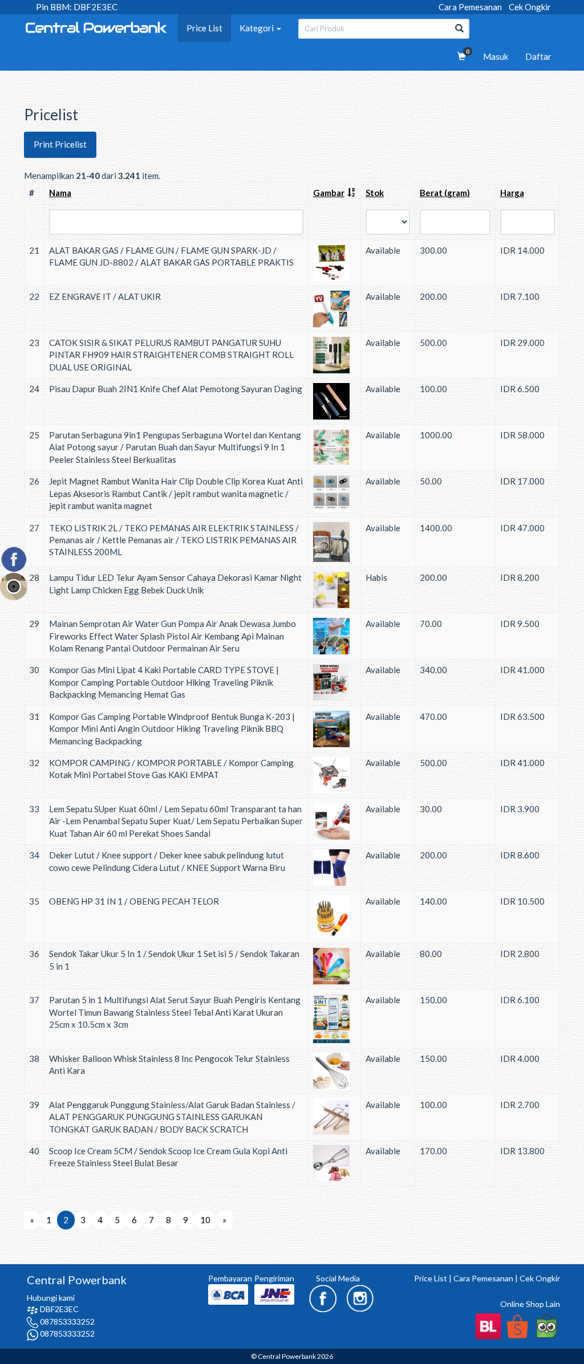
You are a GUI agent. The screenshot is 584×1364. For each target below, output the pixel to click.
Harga (512, 193)
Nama (60, 193)
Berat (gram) (445, 193)
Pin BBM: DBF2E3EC (76, 7)
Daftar (538, 56)
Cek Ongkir (530, 7)
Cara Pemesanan (470, 7)
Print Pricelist (60, 144)
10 (205, 1220)
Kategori (257, 28)
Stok (375, 193)
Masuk (495, 56)
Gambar (328, 193)
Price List (204, 28)
